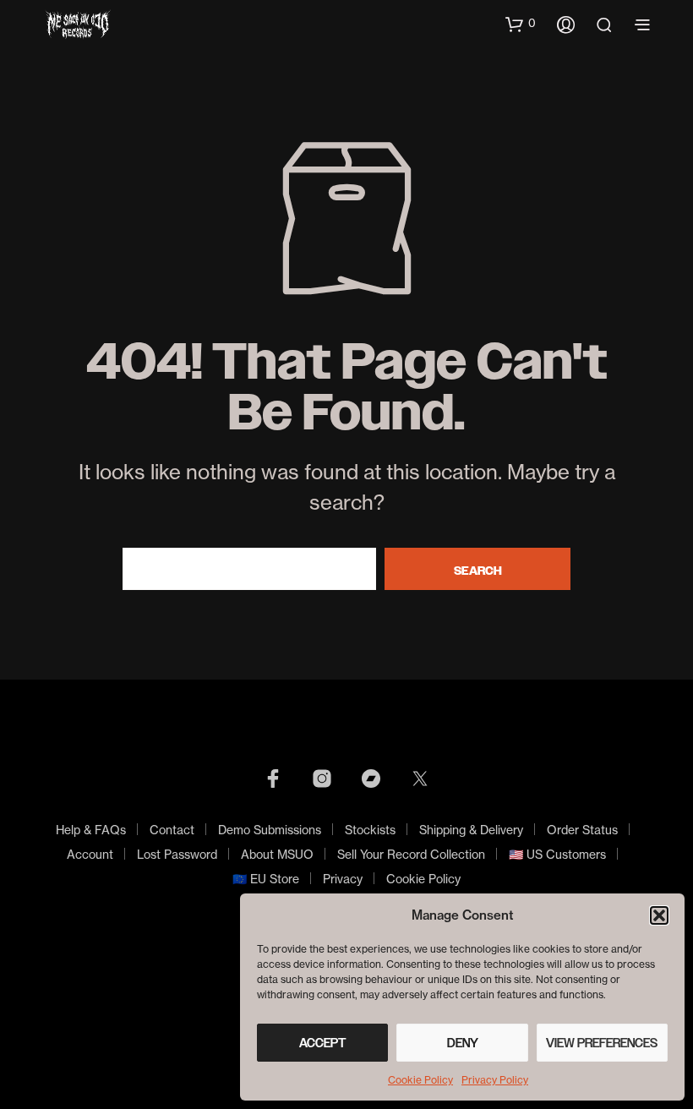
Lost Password (177, 854)
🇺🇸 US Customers (557, 854)
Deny (462, 1043)
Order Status (582, 829)
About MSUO (277, 854)
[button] (659, 915)
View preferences (602, 1043)
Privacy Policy (494, 1079)
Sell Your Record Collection (411, 854)
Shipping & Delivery (471, 829)
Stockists (370, 829)
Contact (172, 829)
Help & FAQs (91, 829)
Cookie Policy (420, 1079)
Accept (322, 1043)
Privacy (343, 878)
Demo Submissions (269, 829)
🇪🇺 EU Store (265, 878)
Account (90, 854)
